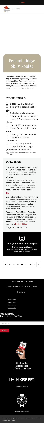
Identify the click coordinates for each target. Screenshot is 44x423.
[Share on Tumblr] (26, 264)
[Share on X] (10, 264)
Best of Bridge (21, 224)
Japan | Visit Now (12, 308)
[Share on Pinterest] (18, 264)
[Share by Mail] (39, 264)
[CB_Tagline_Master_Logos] (6, 9)
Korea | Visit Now (12, 305)
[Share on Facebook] (5, 264)
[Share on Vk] (30, 264)
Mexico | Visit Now (12, 299)
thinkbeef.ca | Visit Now (22, 386)
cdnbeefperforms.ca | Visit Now (22, 411)
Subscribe (2, 320)
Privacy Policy (11, 420)
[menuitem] (17, 281)
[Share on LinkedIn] (22, 264)
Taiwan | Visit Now (12, 302)
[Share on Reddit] (34, 264)
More (23, 2)
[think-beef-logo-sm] (22, 379)
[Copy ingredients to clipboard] (25, 98)
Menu (18, 9)
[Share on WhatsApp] (14, 264)
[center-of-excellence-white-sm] (22, 401)
